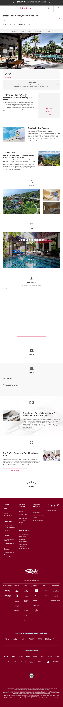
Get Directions (31, 338)
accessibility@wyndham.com (8, 692)
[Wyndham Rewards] (31, 571)
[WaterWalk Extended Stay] (7, 596)
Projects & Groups (23, 518)
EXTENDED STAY (7, 585)
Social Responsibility (38, 520)
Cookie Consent (23, 544)
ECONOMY (17, 585)
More (48, 31)
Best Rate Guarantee (24, 534)
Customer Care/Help (9, 543)
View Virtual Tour (49, 111)
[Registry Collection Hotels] (55, 591)
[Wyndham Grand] (55, 601)
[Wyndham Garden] (26, 601)
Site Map (6, 513)
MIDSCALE (27, 585)
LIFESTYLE (36, 585)
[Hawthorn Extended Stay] (7, 591)
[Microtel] (17, 601)
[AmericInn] (26, 606)
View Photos (51, 208)
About (5, 508)
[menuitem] (3, 9)
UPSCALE (45, 585)
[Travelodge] (17, 611)
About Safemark (23, 541)
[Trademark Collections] (45, 596)
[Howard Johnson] (17, 606)
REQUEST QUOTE (15, 470)
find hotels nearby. (40, 22)
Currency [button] (58, 18)
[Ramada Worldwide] (26, 616)
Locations (6, 510)
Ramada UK (7, 530)
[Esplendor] (36, 596)
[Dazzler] (36, 601)
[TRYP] (36, 591)
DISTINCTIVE (55, 585)
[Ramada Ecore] (26, 621)
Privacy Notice (22, 536)
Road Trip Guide (8, 516)
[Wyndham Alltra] (36, 611)
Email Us (49, 114)
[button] (13, 2)
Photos (22, 31)
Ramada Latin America (9, 527)
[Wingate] (26, 596)
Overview (14, 31)
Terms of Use (22, 539)
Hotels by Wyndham (31, 580)
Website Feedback (51, 510)
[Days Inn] (17, 591)
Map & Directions (39, 31)
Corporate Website (37, 510)
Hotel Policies (49, 108)
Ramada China (8, 525)
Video (29, 31)
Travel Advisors (22, 525)
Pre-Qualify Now (33, 4)
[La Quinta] (26, 591)
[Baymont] (26, 611)
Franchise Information (38, 515)
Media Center (36, 512)
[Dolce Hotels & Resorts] (55, 596)
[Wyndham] (45, 591)
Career (35, 517)
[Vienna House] (36, 606)
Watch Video (31, 259)
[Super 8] (17, 596)
